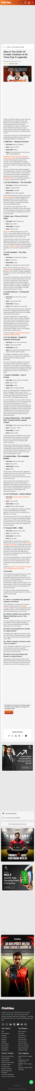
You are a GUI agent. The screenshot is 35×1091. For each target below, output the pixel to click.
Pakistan (3, 1040)
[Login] (29, 2)
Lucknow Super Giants (8, 1076)
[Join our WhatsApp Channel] (31, 1082)
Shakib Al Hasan (23, 1050)
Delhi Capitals (5, 1058)
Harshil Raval (8, 61)
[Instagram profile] (19, 735)
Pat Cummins (22, 1042)
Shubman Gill (22, 1035)
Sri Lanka (4, 1037)
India (2, 1031)
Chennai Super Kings (7, 1056)
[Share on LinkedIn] (15, 735)
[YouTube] (22, 735)
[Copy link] (26, 735)
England (3, 1042)
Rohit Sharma (22, 1031)
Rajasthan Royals (6, 1068)
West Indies (4, 1046)
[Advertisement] (17, 25)
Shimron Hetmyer (23, 1046)
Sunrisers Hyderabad (7, 1074)
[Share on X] (12, 735)
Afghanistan (4, 1050)
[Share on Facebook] (9, 735)
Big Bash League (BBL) (25, 1067)
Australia (3, 1035)
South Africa (5, 1044)
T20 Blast (21, 1069)
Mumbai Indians (6, 1064)
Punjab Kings (5, 1066)
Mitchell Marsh (22, 1040)
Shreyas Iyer (21, 1037)
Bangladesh (4, 1048)
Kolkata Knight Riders (7, 1062)
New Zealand (5, 1033)
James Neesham (23, 1048)
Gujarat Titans (5, 1060)
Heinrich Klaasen (23, 1044)
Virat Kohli (21, 1033)
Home (4, 47)
